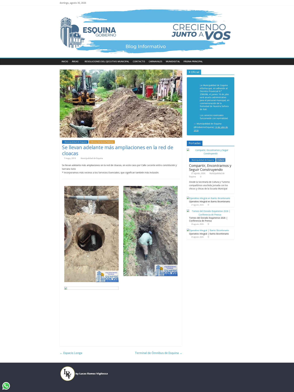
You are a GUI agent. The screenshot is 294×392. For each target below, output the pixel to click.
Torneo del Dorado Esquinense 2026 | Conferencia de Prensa (208, 219)
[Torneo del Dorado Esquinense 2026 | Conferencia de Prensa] (210, 211)
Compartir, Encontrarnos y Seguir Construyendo (210, 167)
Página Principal (193, 61)
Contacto (139, 61)
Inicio (65, 61)
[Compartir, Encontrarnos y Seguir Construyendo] (210, 150)
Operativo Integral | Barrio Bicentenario (209, 233)
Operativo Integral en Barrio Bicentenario (209, 201)
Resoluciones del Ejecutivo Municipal (107, 61)
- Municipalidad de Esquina (75, 142)
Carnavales (155, 61)
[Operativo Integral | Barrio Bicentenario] (208, 230)
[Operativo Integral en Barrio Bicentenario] (208, 198)
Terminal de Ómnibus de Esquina (158, 353)
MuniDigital (173, 61)
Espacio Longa (71, 353)
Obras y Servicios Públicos (101, 142)
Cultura (221, 160)
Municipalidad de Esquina (92, 158)
